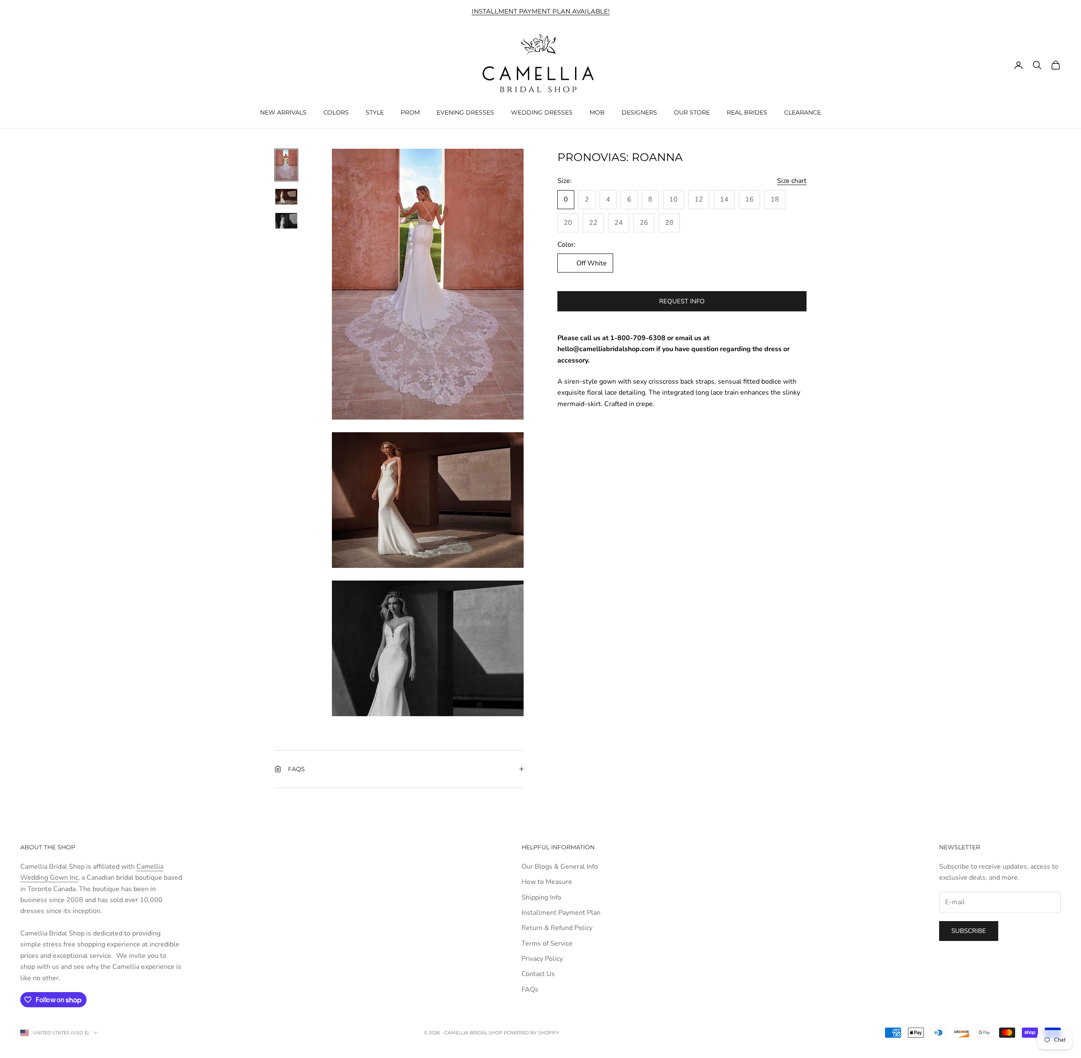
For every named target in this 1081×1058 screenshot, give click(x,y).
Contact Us (538, 974)
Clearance (802, 112)
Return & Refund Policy (556, 928)
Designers (639, 112)
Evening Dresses (465, 112)
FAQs (529, 989)
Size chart (792, 180)
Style (375, 112)
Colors (336, 112)
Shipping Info (541, 897)
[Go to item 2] (286, 196)
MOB (597, 112)
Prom (410, 112)
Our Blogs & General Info (559, 866)
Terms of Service (547, 943)
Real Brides (747, 112)
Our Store (692, 112)
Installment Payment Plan (560, 912)
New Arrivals (283, 112)
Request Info (682, 301)
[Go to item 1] (286, 165)
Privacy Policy (542, 958)
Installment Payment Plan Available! (541, 11)
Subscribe (968, 931)
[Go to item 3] (286, 220)
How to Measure (546, 881)
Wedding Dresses (542, 112)
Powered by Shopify (531, 1033)
